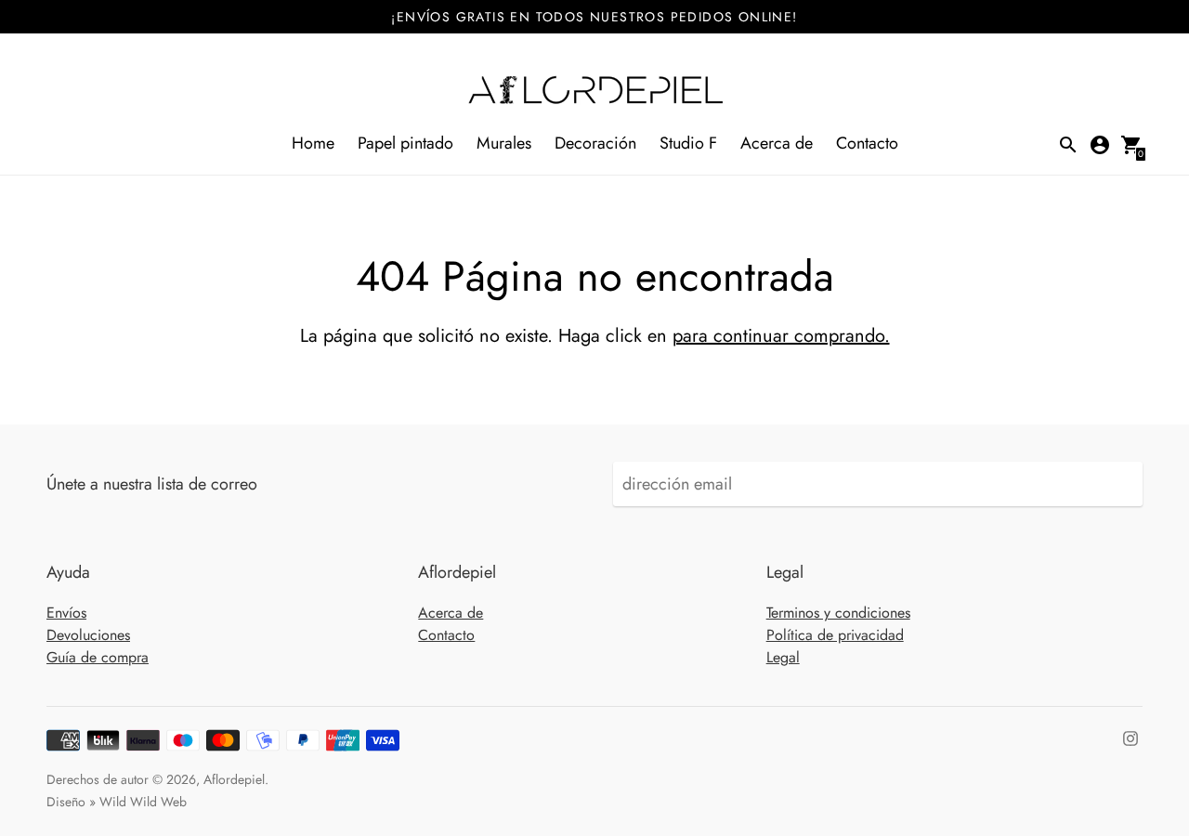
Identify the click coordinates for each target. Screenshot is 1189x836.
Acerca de (776, 143)
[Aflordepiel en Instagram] (1130, 737)
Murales (504, 143)
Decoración (595, 143)
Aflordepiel (234, 779)
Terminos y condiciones (838, 612)
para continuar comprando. (781, 335)
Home (313, 143)
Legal (783, 657)
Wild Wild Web (143, 801)
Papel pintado (405, 143)
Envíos (66, 612)
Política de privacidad (835, 635)
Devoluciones (88, 635)
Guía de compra (97, 657)
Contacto (867, 143)
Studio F (688, 143)
